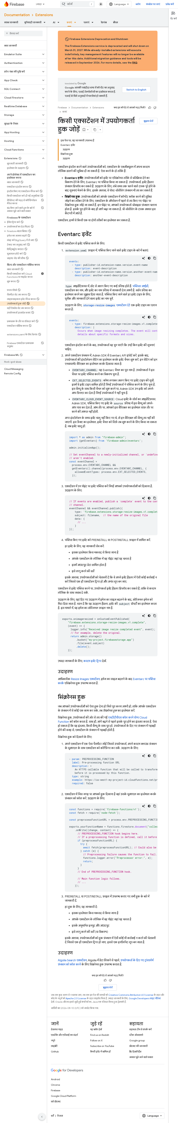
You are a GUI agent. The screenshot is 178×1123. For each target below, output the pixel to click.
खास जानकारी (11, 22)
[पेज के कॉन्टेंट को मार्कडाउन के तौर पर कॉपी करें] (95, 130)
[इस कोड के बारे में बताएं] (143, 258)
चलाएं (86, 22)
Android (55, 1079)
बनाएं (69, 22)
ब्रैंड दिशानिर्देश (135, 1051)
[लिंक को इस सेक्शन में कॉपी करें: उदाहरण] (76, 672)
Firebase (62, 107)
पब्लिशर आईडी (140, 286)
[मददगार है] (149, 107)
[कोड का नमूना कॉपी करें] (154, 258)
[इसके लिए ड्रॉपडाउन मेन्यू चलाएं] (93, 22)
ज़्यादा (39, 4)
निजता (60, 1115)
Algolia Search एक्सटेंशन (72, 960)
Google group (137, 1040)
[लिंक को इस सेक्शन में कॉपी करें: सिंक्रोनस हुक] (88, 697)
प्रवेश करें (170, 4)
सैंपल (115, 22)
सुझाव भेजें (148, 121)
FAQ (134, 62)
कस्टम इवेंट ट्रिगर (92, 661)
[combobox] (77, 4)
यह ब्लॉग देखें (96, 1029)
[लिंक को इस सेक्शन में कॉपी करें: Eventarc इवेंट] (95, 235)
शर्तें (52, 1115)
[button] (20, 54)
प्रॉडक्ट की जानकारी (138, 1046)
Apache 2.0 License (76, 998)
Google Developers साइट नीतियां (145, 998)
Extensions (44, 15)
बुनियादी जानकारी (32, 22)
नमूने (53, 1040)
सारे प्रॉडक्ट (56, 1101)
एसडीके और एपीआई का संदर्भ (64, 1034)
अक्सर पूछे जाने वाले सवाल (141, 1057)
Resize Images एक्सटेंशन (85, 679)
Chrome (55, 1084)
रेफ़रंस (104, 22)
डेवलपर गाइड (57, 1029)
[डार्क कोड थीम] (149, 258)
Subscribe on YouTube (102, 1046)
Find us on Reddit (99, 1034)
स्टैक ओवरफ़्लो (136, 1034)
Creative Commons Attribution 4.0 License (130, 994)
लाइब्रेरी (54, 1046)
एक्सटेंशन (104, 305)
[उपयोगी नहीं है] (154, 107)
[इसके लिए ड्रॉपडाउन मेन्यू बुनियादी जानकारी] (45, 22)
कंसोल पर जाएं (153, 4)
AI (54, 22)
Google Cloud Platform (63, 1096)
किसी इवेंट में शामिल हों (100, 1051)
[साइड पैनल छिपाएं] (41, 1116)
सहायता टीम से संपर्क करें (140, 1029)
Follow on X (96, 1040)
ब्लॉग (138, 4)
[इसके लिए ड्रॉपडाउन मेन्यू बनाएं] (76, 22)
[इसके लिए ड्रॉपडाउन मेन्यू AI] (59, 22)
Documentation (17, 15)
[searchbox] (23, 33)
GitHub (55, 1051)
